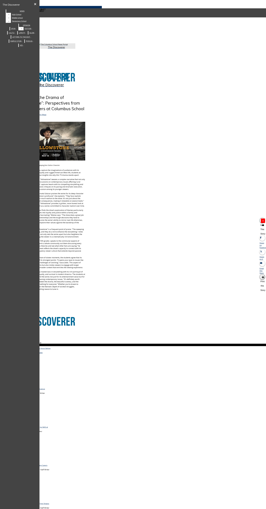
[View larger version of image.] (51, 141)
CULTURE (12, 33)
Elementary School (19, 21)
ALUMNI (32, 33)
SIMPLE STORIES (16, 41)
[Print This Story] (262, 277)
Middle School (17, 18)
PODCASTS (30, 41)
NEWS (22, 11)
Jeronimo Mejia (40, 115)
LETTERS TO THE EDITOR (22, 37)
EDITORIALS (29, 28)
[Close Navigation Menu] (35, 4)
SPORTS (14, 28)
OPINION (26, 25)
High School (16, 14)
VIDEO (22, 45)
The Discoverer (11, 4)
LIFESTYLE (23, 33)
